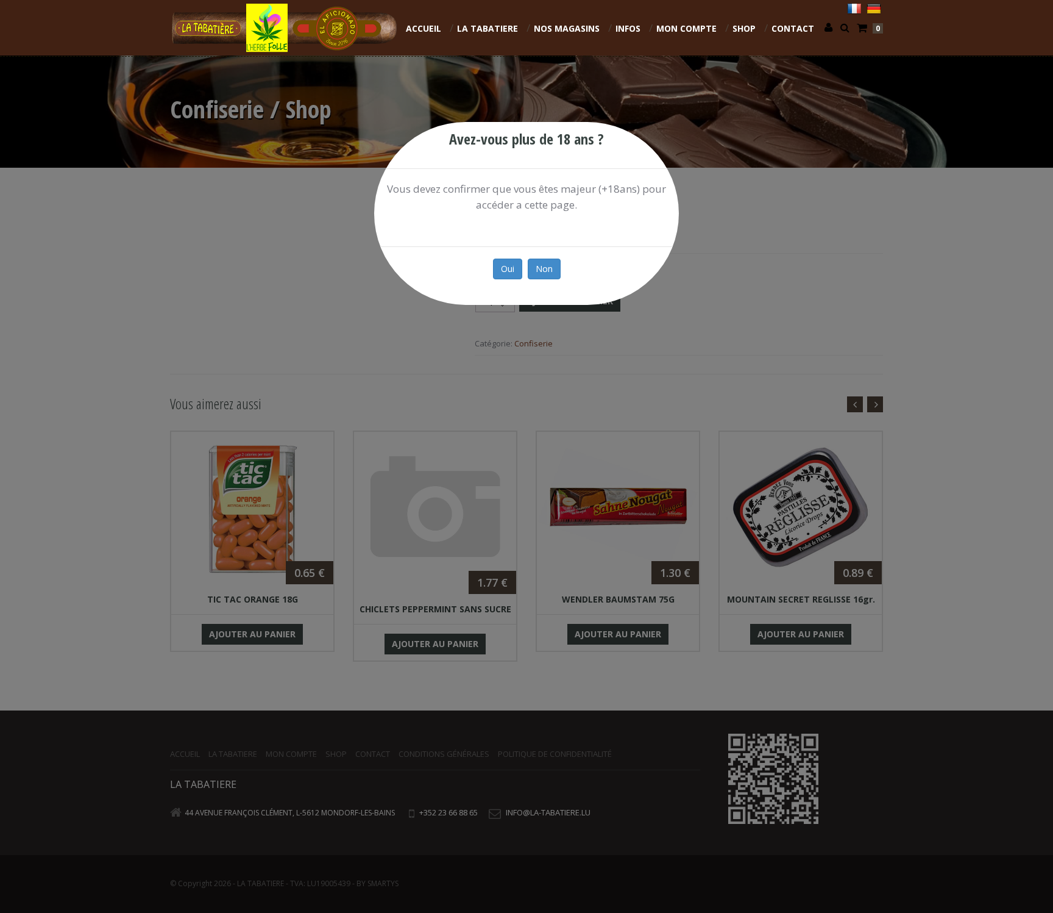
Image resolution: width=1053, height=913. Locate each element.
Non (544, 268)
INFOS (627, 28)
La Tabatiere (487, 28)
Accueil (423, 28)
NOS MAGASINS (567, 28)
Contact (792, 28)
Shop (744, 28)
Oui (507, 268)
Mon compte (686, 28)
